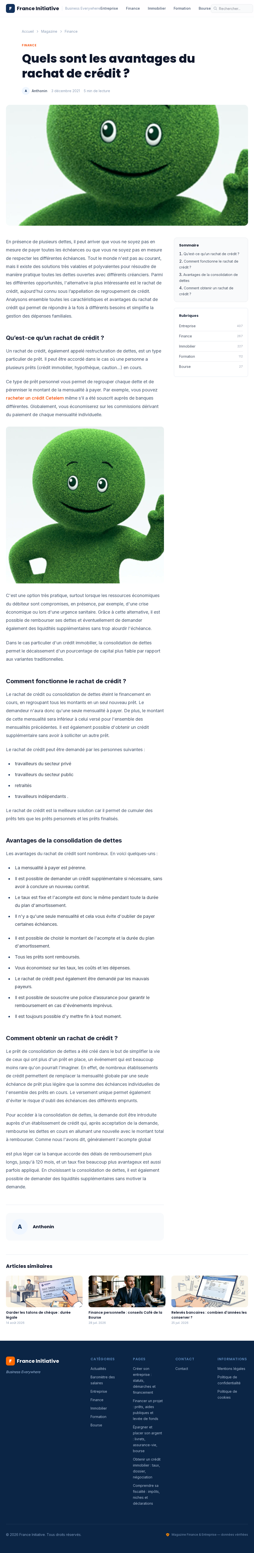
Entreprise (109, 8)
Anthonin (39, 91)
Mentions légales (231, 1368)
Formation (182, 8)
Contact (181, 1368)
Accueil (28, 31)
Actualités (98, 1368)
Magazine (49, 31)
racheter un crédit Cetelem (35, 398)
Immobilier (157, 8)
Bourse (205, 8)
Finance (133, 8)
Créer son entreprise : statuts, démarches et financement (144, 1380)
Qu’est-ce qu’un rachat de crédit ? (211, 254)
